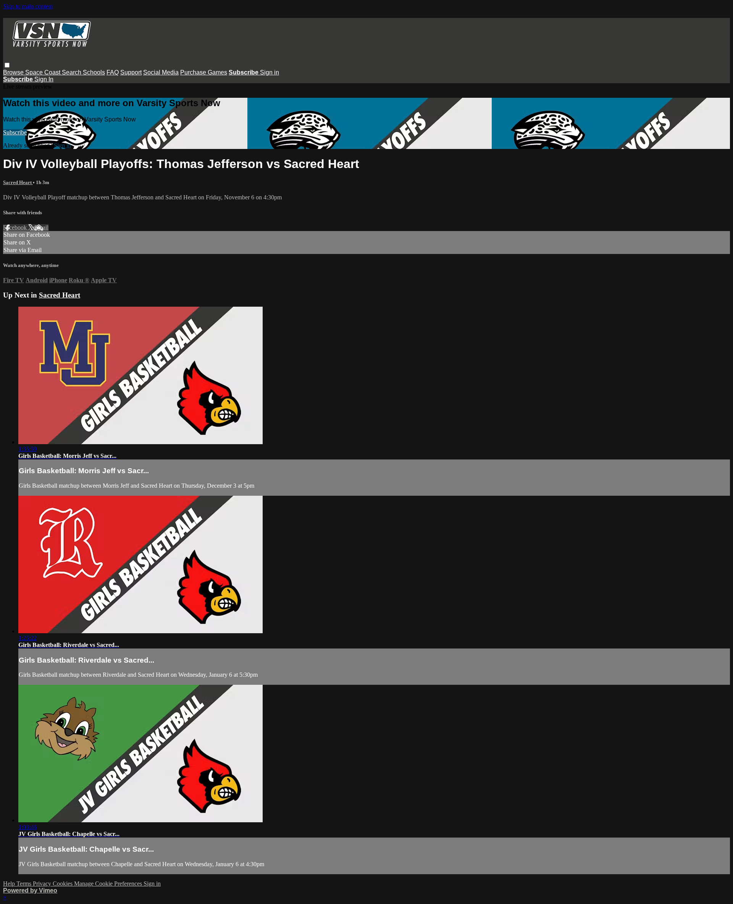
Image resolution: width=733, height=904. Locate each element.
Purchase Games (203, 72)
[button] (7, 65)
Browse (14, 72)
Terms (24, 883)
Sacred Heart (18, 182)
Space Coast (43, 72)
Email (41, 227)
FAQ (113, 72)
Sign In (43, 79)
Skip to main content (28, 6)
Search (72, 72)
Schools (94, 72)
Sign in (269, 72)
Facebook (15, 227)
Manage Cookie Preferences (109, 883)
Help (9, 883)
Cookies (63, 883)
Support (131, 72)
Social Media (161, 72)
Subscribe (15, 132)
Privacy (43, 883)
